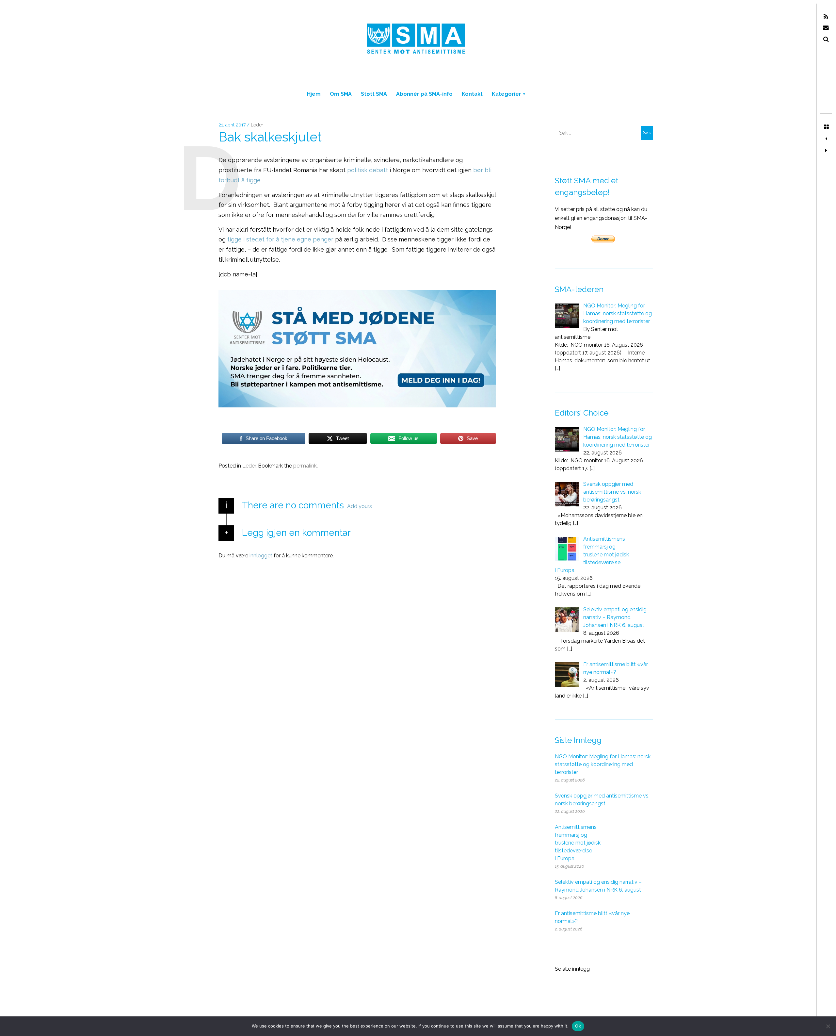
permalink (305, 466)
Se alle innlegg (572, 969)
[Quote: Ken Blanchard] (826, 150)
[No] (828, 1026)
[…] (557, 368)
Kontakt (472, 94)
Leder (257, 125)
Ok (578, 1025)
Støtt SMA (374, 94)
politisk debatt (367, 170)
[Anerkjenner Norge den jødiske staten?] (826, 139)
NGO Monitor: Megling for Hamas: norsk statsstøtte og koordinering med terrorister (603, 764)
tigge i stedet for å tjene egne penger (280, 239)
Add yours (359, 506)
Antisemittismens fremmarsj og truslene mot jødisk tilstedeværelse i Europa (578, 843)
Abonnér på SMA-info (424, 94)
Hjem (314, 94)
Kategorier (508, 94)
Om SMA (341, 94)
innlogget (260, 555)
